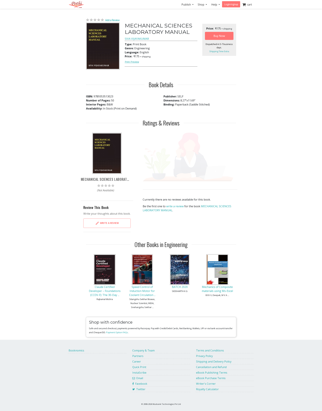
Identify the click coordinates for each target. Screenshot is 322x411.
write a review (175, 206)
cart (249, 4)
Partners (137, 356)
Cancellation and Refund (211, 367)
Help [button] (214, 4)
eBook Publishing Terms (211, 372)
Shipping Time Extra (219, 51)
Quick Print (139, 367)
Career (136, 361)
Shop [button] (201, 4)
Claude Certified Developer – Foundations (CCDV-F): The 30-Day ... (105, 291)
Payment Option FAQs (117, 332)
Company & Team (143, 350)
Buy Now (219, 36)
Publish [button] (186, 4)
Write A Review (109, 223)
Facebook (140, 384)
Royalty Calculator (207, 389)
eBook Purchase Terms (211, 378)
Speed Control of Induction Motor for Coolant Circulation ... (142, 291)
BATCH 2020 (180, 287)
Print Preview (132, 61)
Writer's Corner (206, 384)
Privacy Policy (204, 356)
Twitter (140, 389)
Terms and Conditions (210, 350)
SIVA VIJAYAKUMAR (137, 39)
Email (139, 378)
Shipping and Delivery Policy (213, 361)
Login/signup (231, 4)
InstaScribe (139, 372)
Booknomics (76, 350)
